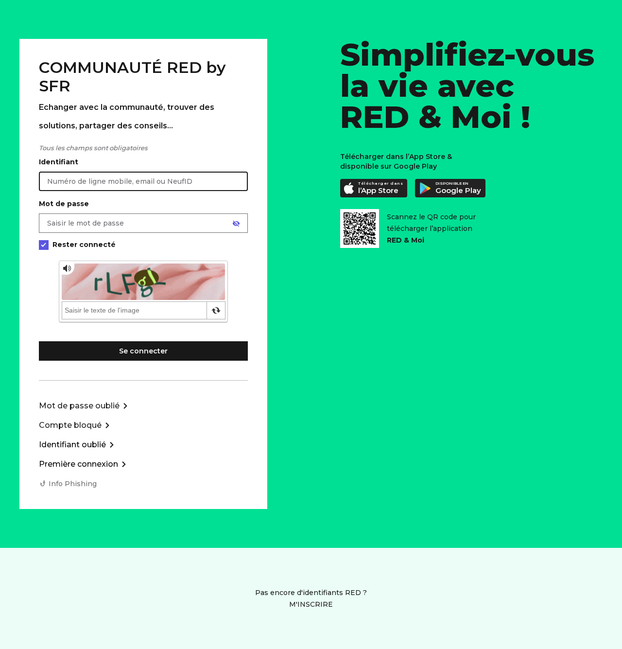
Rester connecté (84, 244)
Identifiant (58, 162)
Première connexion (78, 464)
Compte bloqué (70, 425)
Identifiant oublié (72, 444)
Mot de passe (64, 203)
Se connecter (143, 351)
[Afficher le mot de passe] (236, 224)
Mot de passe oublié (79, 405)
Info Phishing (73, 483)
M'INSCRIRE (311, 604)
